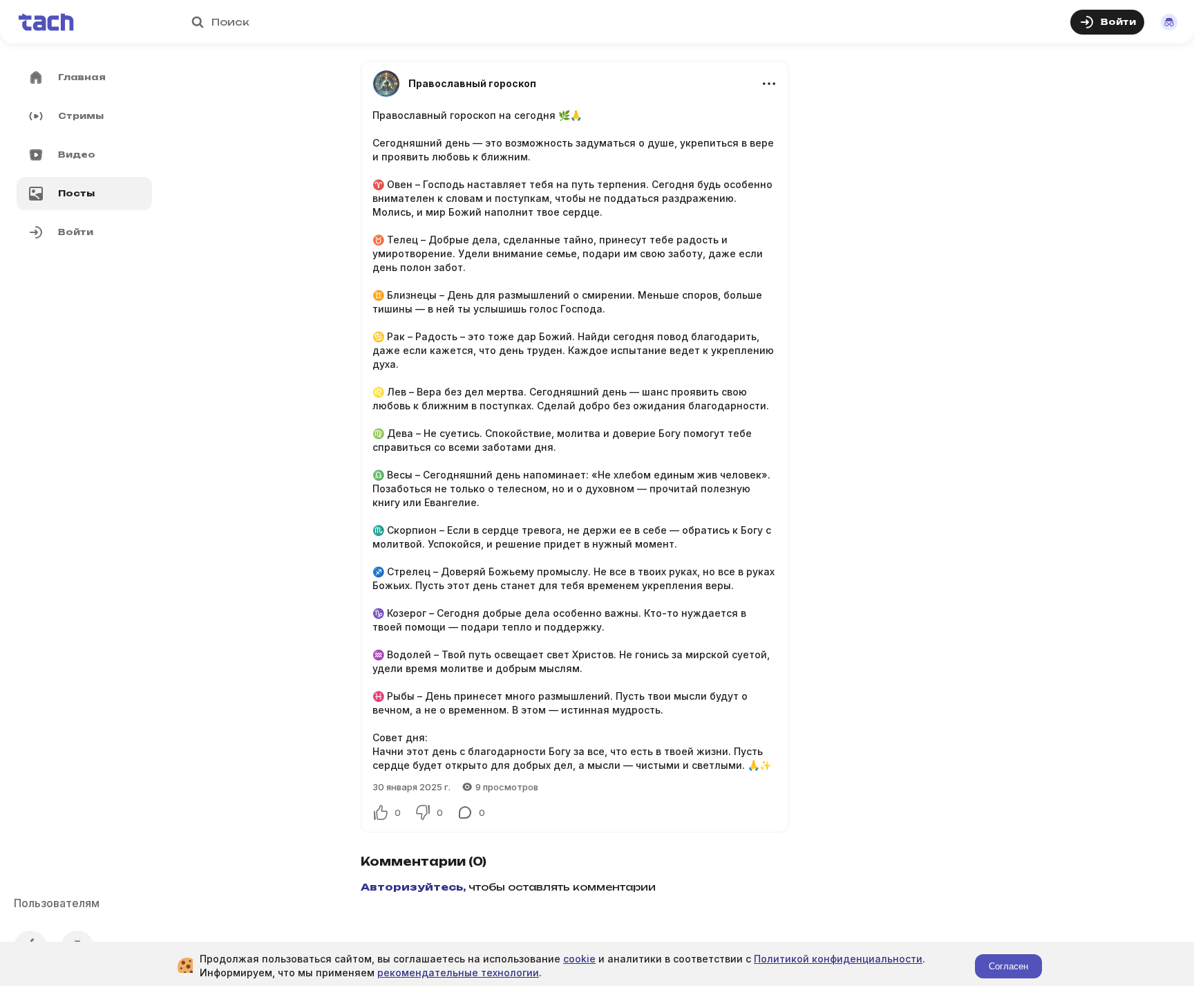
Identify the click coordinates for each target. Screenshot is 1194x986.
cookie (579, 959)
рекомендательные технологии (458, 972)
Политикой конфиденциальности (838, 959)
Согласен (1008, 966)
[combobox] (575, 22)
